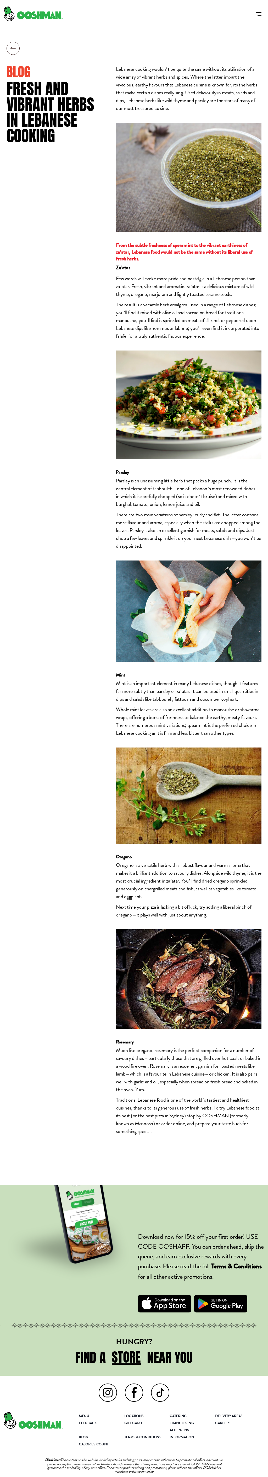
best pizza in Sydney (165, 1115)
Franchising (182, 1423)
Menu (84, 1416)
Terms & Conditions (236, 1267)
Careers (223, 1423)
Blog (83, 1437)
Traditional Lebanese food (141, 1100)
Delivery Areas (229, 1416)
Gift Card (133, 1423)
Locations (134, 1416)
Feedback (88, 1423)
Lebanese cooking (133, 69)
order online (173, 1123)
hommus (160, 328)
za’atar (122, 286)
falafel (121, 336)
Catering (178, 1416)
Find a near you (134, 1357)
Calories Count (94, 1444)
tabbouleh (162, 488)
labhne (181, 328)
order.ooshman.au (141, 1471)
